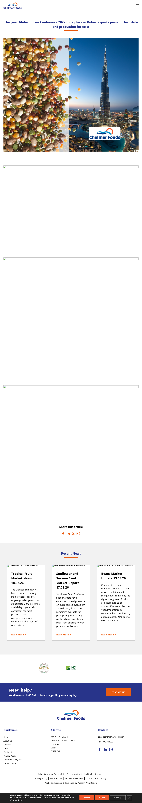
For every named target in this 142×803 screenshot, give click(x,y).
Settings (117, 797)
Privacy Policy (9, 756)
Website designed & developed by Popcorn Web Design (71, 783)
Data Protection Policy (96, 778)
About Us (7, 741)
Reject (102, 797)
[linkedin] (105, 749)
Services (7, 744)
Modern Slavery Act (12, 759)
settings (18, 800)
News (6, 748)
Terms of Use (9, 763)
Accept (87, 797)
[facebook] (100, 749)
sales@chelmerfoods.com (112, 737)
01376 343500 (106, 741)
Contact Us (118, 692)
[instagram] (111, 749)
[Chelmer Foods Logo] (12, 8)
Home (6, 737)
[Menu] (137, 5)
